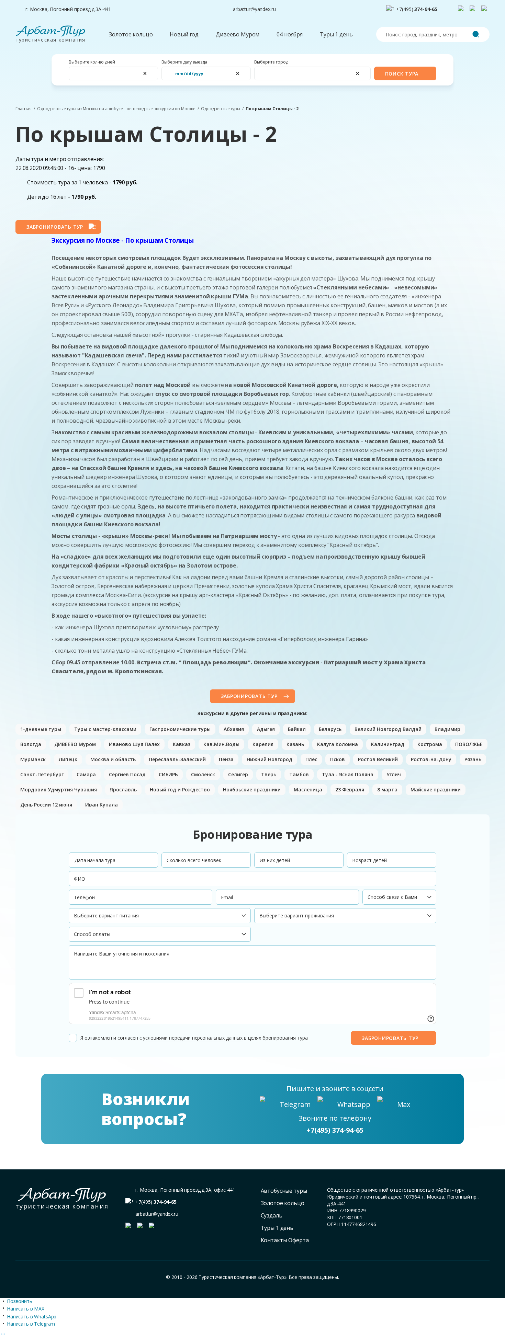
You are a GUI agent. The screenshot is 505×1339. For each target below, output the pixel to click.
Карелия (262, 744)
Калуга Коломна (337, 744)
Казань (295, 744)
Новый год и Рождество (180, 789)
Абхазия (234, 729)
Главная (23, 109)
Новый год (184, 34)
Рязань (472, 759)
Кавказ (181, 744)
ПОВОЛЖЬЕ (469, 744)
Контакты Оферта (285, 1240)
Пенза (226, 759)
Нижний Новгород (269, 759)
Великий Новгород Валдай (388, 729)
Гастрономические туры (180, 729)
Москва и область (113, 759)
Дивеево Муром (237, 34)
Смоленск (203, 774)
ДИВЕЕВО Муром (75, 744)
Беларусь (330, 729)
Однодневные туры (220, 109)
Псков (337, 759)
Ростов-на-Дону (431, 759)
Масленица (308, 789)
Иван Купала (101, 804)
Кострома (429, 744)
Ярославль (123, 789)
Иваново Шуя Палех (134, 744)
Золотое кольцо (131, 34)
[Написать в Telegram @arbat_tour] (462, 9)
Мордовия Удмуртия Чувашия (58, 789)
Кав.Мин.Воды (221, 744)
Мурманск (33, 759)
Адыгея (266, 729)
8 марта (387, 789)
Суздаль (271, 1215)
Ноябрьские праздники (252, 789)
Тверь (268, 774)
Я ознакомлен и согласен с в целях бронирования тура (193, 1037)
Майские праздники (436, 789)
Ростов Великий (378, 759)
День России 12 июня (46, 804)
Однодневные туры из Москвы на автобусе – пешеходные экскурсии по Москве (116, 109)
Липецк (68, 759)
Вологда (30, 744)
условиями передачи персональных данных (193, 1037)
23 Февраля (349, 789)
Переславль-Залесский (177, 759)
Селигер (238, 774)
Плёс (311, 759)
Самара (86, 774)
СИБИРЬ (168, 774)
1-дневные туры (40, 729)
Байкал (297, 729)
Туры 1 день (336, 34)
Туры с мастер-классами (105, 729)
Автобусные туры (284, 1190)
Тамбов (299, 774)
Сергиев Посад (127, 774)
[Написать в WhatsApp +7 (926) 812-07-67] (474, 9)
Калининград (387, 744)
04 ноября (290, 34)
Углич (393, 774)
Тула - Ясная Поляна (347, 774)
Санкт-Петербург (42, 774)
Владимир (447, 729)
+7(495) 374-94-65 (334, 1130)
